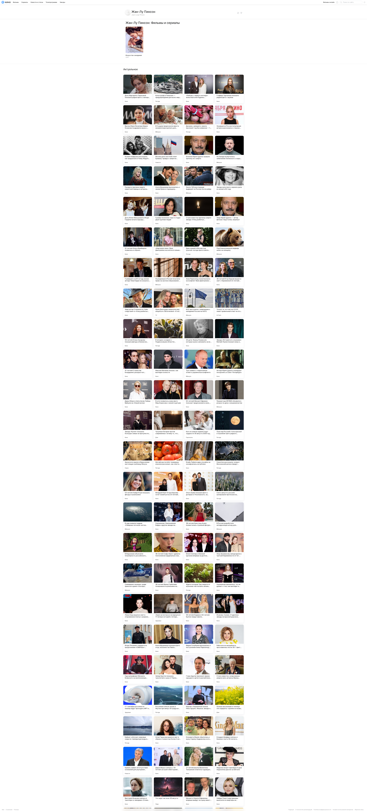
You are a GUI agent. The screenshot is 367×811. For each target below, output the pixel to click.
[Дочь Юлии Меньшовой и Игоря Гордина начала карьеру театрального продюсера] (137, 211)
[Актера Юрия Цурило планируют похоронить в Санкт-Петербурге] (229, 364)
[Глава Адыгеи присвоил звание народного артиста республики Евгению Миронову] (198, 669)
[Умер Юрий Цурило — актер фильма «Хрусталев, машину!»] (229, 211)
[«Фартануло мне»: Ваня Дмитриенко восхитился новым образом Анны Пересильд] (168, 241)
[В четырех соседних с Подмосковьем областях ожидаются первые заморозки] (168, 333)
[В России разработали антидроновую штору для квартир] (229, 516)
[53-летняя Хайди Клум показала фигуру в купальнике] (137, 486)
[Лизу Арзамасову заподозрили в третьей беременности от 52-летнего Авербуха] (229, 547)
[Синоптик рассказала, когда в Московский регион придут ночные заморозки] (229, 455)
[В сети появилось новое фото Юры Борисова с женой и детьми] (168, 394)
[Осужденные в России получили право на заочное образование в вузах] (168, 272)
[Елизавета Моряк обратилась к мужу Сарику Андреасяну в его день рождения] (198, 730)
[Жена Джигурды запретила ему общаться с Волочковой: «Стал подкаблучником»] (168, 303)
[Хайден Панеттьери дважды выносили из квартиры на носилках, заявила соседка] (229, 791)
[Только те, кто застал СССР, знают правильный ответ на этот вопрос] (229, 303)
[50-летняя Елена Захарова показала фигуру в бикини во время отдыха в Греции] (137, 333)
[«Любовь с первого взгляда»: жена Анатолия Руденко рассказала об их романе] (198, 89)
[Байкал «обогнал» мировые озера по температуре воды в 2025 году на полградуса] (137, 730)
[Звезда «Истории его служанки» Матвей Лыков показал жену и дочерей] (229, 333)
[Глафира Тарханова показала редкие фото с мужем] (229, 89)
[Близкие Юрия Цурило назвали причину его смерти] (198, 150)
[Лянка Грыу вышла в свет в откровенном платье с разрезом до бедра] (137, 608)
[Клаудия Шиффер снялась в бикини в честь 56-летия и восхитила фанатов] (229, 730)
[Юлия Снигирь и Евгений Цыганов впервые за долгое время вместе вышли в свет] (198, 547)
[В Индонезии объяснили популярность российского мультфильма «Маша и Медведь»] (137, 547)
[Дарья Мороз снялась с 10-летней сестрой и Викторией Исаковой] (168, 761)
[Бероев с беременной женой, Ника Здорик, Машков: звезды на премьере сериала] (198, 700)
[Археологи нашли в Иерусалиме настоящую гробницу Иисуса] (137, 455)
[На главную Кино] (7, 2)
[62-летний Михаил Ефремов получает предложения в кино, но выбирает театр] (198, 394)
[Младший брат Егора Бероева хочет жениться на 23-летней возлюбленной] (168, 486)
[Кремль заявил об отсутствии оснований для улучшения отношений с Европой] (137, 761)
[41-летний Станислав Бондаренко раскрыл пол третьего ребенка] (137, 364)
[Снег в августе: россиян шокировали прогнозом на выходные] (229, 486)
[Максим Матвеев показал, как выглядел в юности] (168, 364)
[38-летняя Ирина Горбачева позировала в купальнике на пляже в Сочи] (168, 578)
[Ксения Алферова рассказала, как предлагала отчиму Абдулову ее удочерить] (137, 150)
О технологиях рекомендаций (303, 809)
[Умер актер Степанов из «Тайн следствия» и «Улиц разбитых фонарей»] (137, 303)
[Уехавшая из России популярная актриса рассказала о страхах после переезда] (229, 119)
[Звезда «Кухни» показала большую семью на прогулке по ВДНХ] (137, 425)
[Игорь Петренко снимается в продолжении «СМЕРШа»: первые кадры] (137, 639)
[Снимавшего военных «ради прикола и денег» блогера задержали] (137, 578)
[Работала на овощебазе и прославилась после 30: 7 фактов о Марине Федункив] (229, 639)
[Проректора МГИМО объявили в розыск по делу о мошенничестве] (229, 394)
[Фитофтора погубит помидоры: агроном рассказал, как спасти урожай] (168, 455)
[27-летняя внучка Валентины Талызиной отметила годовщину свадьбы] (198, 761)
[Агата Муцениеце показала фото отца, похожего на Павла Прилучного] (168, 639)
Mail (3, 809)
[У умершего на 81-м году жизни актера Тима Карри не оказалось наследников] (137, 272)
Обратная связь (359, 809)
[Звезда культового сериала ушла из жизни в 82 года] (229, 180)
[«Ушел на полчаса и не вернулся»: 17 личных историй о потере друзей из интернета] (168, 608)
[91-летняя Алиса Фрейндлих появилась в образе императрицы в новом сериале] (137, 241)
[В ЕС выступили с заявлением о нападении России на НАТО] (198, 303)
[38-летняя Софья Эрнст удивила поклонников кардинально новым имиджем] (168, 547)
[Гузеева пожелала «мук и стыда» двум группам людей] (168, 211)
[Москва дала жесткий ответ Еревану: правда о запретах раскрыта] (168, 150)
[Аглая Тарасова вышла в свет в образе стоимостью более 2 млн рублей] (168, 730)
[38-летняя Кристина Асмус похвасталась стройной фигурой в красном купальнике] (198, 516)
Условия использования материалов (343, 809)
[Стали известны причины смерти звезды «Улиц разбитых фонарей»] (198, 211)
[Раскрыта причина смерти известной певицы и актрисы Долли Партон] (137, 180)
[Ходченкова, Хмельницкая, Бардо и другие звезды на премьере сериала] (168, 516)
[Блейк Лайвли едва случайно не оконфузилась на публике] (198, 455)
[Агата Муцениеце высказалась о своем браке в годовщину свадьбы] (168, 180)
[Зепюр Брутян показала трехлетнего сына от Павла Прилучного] (168, 669)
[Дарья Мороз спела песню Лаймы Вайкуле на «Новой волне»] (137, 394)
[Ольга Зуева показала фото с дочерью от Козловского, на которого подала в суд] (198, 486)
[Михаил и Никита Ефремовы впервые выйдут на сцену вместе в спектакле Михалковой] (198, 791)
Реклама (16, 809)
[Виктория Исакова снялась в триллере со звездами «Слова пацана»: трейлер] (137, 791)
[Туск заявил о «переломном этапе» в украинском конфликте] (198, 364)
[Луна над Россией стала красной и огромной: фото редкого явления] (229, 425)
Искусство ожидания (134, 55)
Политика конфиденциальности (322, 809)
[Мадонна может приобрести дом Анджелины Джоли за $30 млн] (229, 761)
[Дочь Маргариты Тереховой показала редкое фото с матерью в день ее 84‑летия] (137, 89)
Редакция (291, 809)
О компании (9, 809)
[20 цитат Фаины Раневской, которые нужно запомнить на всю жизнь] (198, 333)
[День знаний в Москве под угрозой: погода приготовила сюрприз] (198, 241)
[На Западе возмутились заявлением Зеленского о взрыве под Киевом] (229, 150)
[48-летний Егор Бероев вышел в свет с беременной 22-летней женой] (229, 272)
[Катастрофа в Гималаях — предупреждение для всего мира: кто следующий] (168, 89)
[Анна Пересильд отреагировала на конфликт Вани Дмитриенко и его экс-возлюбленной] (198, 272)
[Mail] (3, 2)
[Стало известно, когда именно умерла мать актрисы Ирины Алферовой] (229, 669)
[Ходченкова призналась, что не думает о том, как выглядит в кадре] (229, 578)
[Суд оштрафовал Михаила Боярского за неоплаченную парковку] (137, 669)
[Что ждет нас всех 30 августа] (168, 791)
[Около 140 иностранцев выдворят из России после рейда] (198, 180)
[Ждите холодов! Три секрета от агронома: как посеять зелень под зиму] (198, 578)
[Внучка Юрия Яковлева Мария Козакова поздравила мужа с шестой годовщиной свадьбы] (137, 119)
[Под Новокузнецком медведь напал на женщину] (229, 241)
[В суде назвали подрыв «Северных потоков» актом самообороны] (137, 516)
